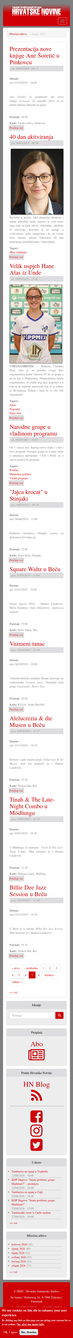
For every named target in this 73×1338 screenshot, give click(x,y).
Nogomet (15, 409)
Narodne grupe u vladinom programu (33, 429)
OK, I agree (10, 1332)
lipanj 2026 (18, 1253)
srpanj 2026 (18, 1248)
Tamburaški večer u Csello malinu (31, 1213)
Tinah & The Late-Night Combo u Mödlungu (32, 806)
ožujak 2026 (19, 1265)
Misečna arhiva (18, 34)
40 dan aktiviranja (31, 136)
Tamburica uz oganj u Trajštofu (30, 1171)
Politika (14, 470)
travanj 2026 (19, 1261)
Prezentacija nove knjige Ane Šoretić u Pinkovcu (34, 55)
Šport (13, 405)
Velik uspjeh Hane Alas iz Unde (32, 269)
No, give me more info (30, 1324)
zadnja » (16, 982)
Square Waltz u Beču (35, 569)
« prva (15, 968)
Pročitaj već (16, 128)
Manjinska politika (20, 474)
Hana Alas (15, 413)
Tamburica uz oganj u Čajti (27, 1192)
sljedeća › (49, 975)
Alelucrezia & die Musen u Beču (31, 721)
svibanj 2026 (19, 1257)
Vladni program (19, 478)
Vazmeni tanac (27, 643)
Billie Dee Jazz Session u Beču (28, 890)
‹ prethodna (31, 968)
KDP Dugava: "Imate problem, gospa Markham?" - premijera (33, 1182)
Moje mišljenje (18, 252)
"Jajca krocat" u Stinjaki (28, 495)
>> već (13, 992)
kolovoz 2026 (19, 1244)
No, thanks (28, 1332)
